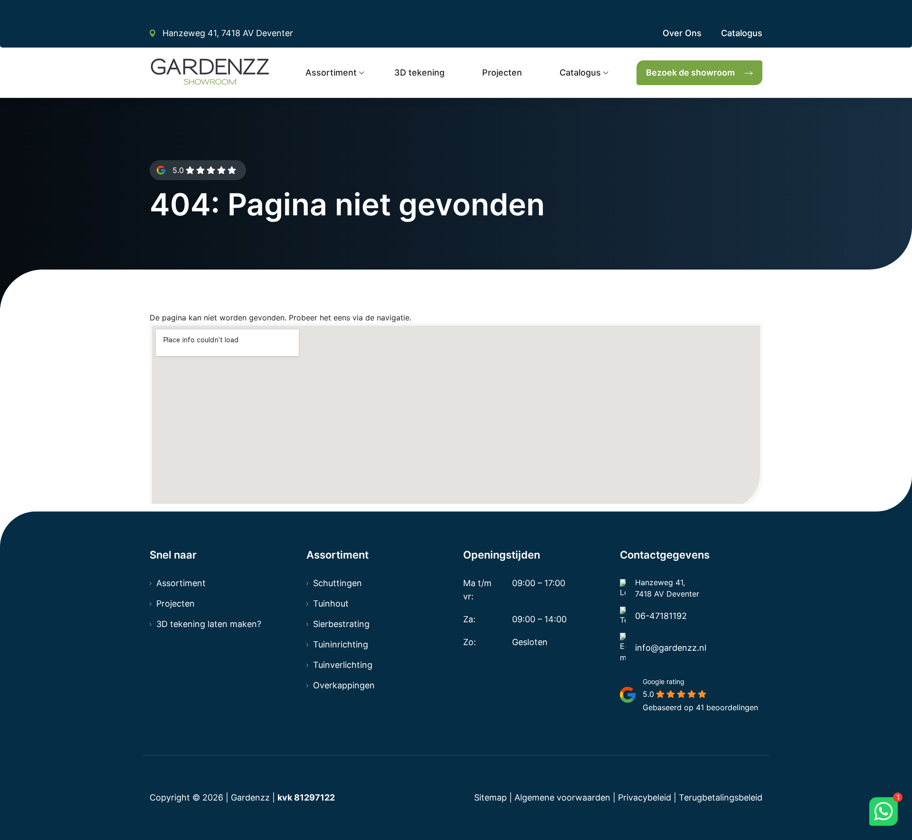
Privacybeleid (644, 797)
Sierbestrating (341, 624)
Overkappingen (344, 685)
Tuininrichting (340, 644)
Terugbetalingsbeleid (720, 797)
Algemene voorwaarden (562, 797)
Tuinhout (331, 603)
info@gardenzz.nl (670, 648)
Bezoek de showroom (690, 72)
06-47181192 (661, 616)
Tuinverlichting (342, 665)
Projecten (175, 603)
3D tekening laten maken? (208, 624)
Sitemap (490, 797)
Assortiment (181, 583)
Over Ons (682, 33)
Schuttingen (337, 583)
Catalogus (741, 33)
